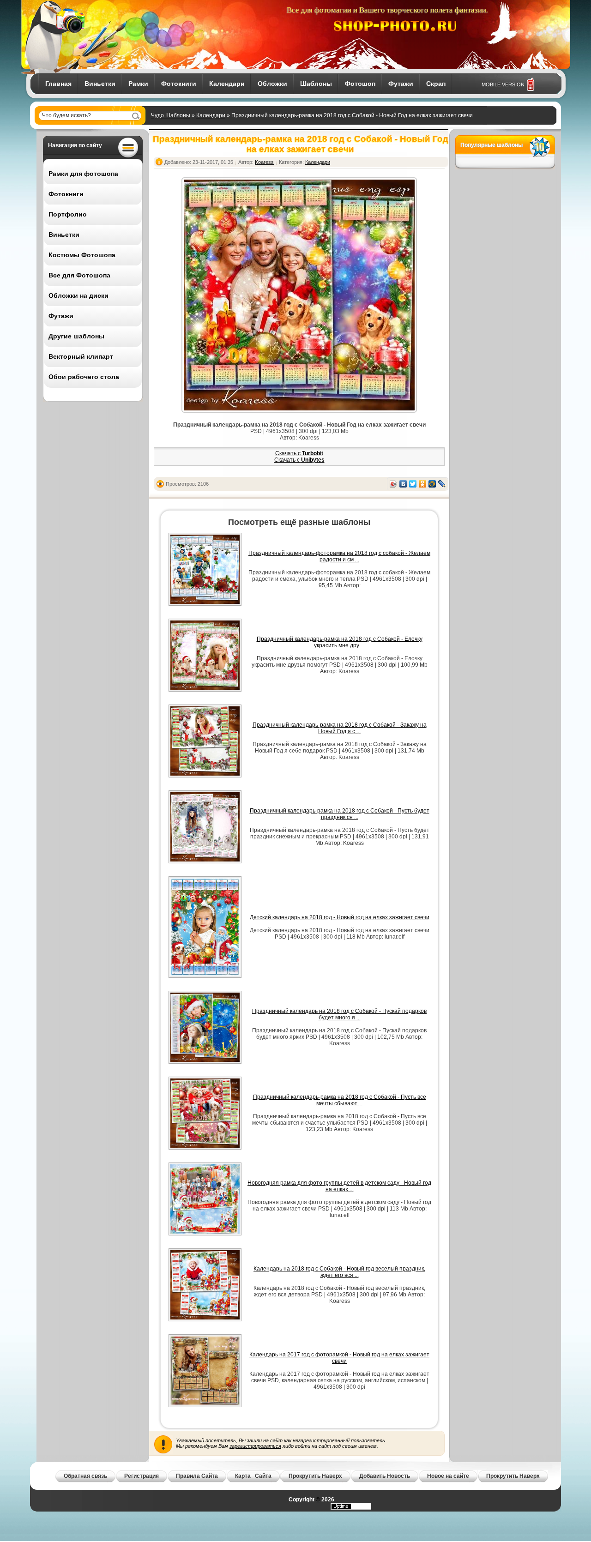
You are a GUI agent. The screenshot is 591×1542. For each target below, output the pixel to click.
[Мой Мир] (432, 484)
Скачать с (299, 453)
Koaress (264, 162)
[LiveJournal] (442, 484)
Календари (227, 83)
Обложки (272, 83)
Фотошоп (360, 83)
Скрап (436, 83)
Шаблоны (316, 83)
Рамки (138, 83)
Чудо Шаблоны (170, 115)
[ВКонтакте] (403, 484)
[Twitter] (413, 484)
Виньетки (99, 83)
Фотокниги (178, 83)
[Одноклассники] (423, 484)
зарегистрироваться (255, 1446)
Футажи (400, 83)
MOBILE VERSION (503, 84)
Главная (58, 83)
